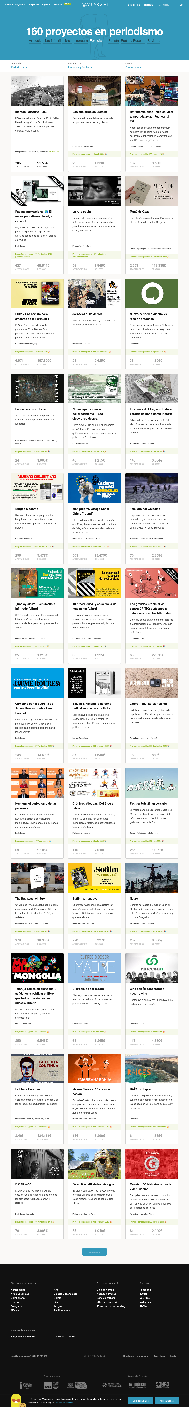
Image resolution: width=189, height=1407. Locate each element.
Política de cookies (64, 1402)
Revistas (153, 40)
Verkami (95, 5)
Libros (67, 40)
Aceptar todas (167, 1400)
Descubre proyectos (14, 4)
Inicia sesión (133, 4)
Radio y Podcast (133, 40)
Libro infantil (52, 40)
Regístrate (149, 4)
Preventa (58, 4)
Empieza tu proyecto (39, 4)
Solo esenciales (141, 1400)
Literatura (81, 40)
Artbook (35, 40)
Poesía (113, 40)
